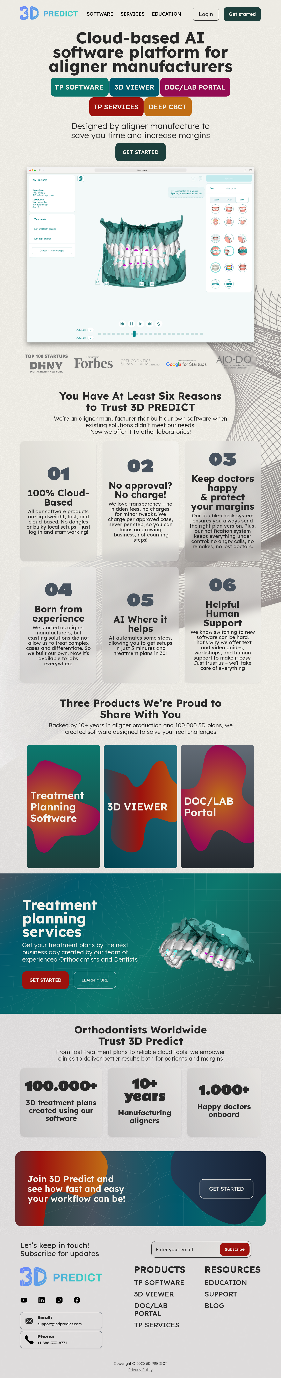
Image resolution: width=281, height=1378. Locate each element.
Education (225, 1282)
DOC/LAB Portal (151, 1309)
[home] (51, 14)
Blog (214, 1305)
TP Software (159, 1282)
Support (220, 1294)
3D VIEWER (154, 1294)
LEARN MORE (95, 980)
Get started (242, 14)
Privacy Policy (140, 1370)
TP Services (157, 1325)
